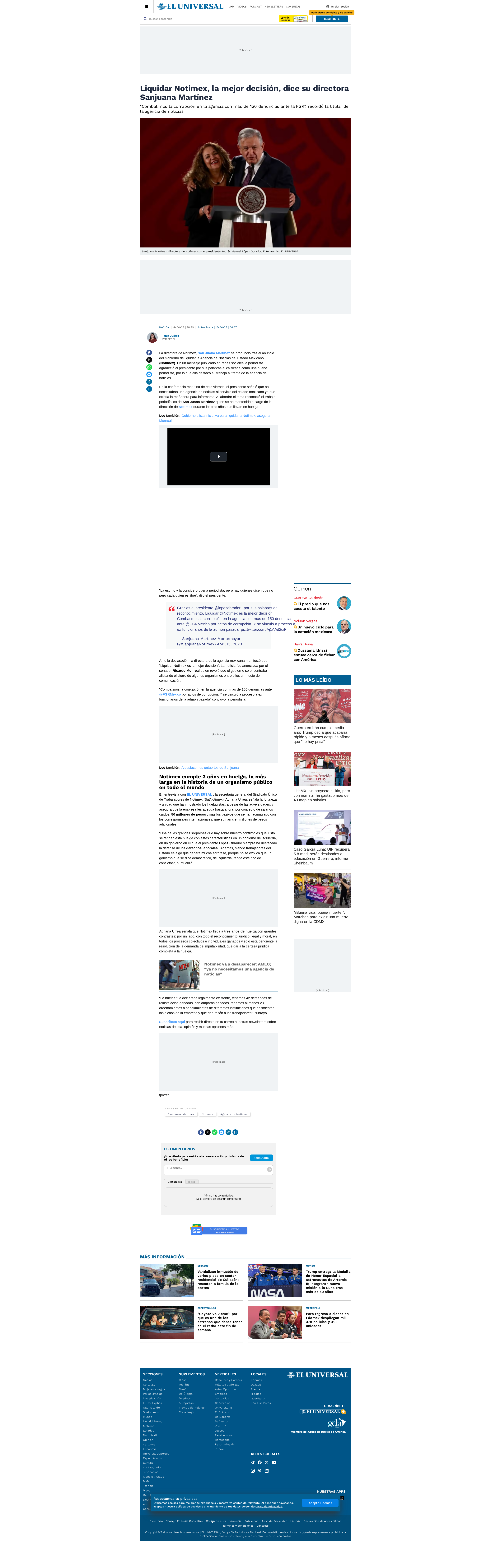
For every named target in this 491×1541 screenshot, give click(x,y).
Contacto (262, 1525)
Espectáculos (152, 1458)
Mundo (147, 1416)
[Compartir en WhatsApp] (149, 367)
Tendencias (150, 1472)
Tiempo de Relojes (191, 1407)
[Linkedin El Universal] (267, 1471)
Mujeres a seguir (154, 1389)
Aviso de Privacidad (274, 1521)
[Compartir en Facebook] (149, 352)
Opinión (302, 588)
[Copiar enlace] (149, 382)
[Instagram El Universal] (253, 1471)
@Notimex (229, 613)
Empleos (221, 1393)
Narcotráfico (151, 1435)
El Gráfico (222, 1412)
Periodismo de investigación (153, 1396)
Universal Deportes (156, 1453)
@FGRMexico (198, 624)
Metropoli (149, 1426)
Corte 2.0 (149, 1384)
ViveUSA (221, 1426)
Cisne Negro (187, 1412)
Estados (148, 1430)
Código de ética (216, 1521)
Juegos (219, 1430)
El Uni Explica (152, 1402)
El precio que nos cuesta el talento (312, 606)
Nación (164, 327)
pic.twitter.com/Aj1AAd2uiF (263, 629)
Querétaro (257, 1398)
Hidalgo (256, 1393)
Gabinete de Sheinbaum (151, 1410)
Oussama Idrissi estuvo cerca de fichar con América (314, 655)
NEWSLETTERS (273, 6)
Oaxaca (256, 1384)
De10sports (222, 1416)
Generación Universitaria (223, 1405)
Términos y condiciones (238, 1525)
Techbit (148, 1485)
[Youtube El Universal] (274, 1463)
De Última (186, 1393)
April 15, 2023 (229, 644)
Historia (295, 1521)
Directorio (156, 1521)
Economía (150, 1449)
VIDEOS (242, 6)
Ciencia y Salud (153, 1476)
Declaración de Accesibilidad (323, 1521)
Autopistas (186, 1402)
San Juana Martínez (181, 1114)
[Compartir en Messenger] (149, 374)
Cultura (148, 1462)
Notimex (207, 1114)
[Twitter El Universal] (267, 1463)
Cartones (149, 1444)
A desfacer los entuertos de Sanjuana (210, 768)
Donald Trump (152, 1421)
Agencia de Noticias (233, 1114)
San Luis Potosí (261, 1402)
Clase (183, 1379)
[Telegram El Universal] (253, 1463)
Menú (147, 1490)
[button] (332, 19)
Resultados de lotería (225, 1447)
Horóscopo (222, 1439)
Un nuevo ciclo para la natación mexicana (313, 629)
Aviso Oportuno (225, 1389)
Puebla (255, 1389)
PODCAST (256, 6)
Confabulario (152, 1467)
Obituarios (222, 1398)
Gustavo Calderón (308, 598)
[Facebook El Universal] (260, 1463)
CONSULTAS (293, 6)
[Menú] (147, 6)
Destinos (185, 1398)
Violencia (235, 1521)
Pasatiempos (224, 1435)
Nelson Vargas (305, 621)
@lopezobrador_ (228, 608)
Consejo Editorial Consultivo (184, 1521)
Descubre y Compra (228, 1379)
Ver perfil (169, 339)
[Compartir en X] (149, 360)
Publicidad (252, 1521)
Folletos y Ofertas (227, 1384)
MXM (231, 6)
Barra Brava (303, 644)
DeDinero (221, 1421)
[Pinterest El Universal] (260, 1471)
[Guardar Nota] (149, 389)
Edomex (256, 1379)
